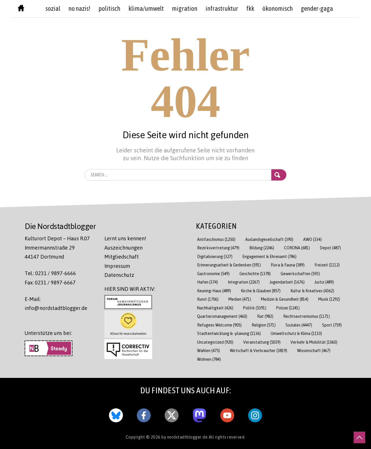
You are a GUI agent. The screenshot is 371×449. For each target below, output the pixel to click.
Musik (329, 299)
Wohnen (209, 359)
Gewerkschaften (300, 273)
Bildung (261, 247)
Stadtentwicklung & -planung (229, 333)
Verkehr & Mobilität (313, 342)
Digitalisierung (214, 256)
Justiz (324, 282)
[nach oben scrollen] (359, 437)
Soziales (298, 324)
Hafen (207, 282)
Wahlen (208, 350)
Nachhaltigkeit (215, 307)
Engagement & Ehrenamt (269, 256)
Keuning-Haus (214, 290)
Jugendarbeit (287, 282)
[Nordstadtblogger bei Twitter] (172, 413)
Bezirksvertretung (218, 247)
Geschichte (255, 273)
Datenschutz (119, 275)
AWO (312, 239)
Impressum (117, 266)
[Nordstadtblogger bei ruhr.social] (199, 413)
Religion (264, 324)
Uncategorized (215, 342)
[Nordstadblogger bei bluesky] (116, 413)
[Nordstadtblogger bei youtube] (227, 413)
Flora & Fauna (288, 264)
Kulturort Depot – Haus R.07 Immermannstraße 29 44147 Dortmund (57, 247)
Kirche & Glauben (261, 290)
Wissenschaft (313, 350)
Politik (254, 307)
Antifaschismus (216, 239)
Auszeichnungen (123, 247)
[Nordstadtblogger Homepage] (21, 9)
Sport (332, 324)
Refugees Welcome (219, 324)
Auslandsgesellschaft (269, 239)
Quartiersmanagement (222, 316)
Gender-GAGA (317, 8)
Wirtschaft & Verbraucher (258, 350)
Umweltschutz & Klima (296, 333)
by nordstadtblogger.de (185, 436)
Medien (239, 299)
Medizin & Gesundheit (284, 299)
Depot (330, 247)
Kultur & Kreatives (312, 290)
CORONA (297, 247)
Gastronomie (213, 273)
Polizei (288, 307)
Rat (265, 316)
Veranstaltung (262, 342)
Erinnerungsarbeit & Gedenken (229, 264)
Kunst (208, 299)
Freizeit (327, 264)
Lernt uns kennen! (125, 238)
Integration (244, 282)
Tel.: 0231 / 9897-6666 (50, 273)
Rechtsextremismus (306, 316)
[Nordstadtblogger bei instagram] (255, 413)
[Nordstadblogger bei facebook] (144, 413)
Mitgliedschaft (121, 256)
